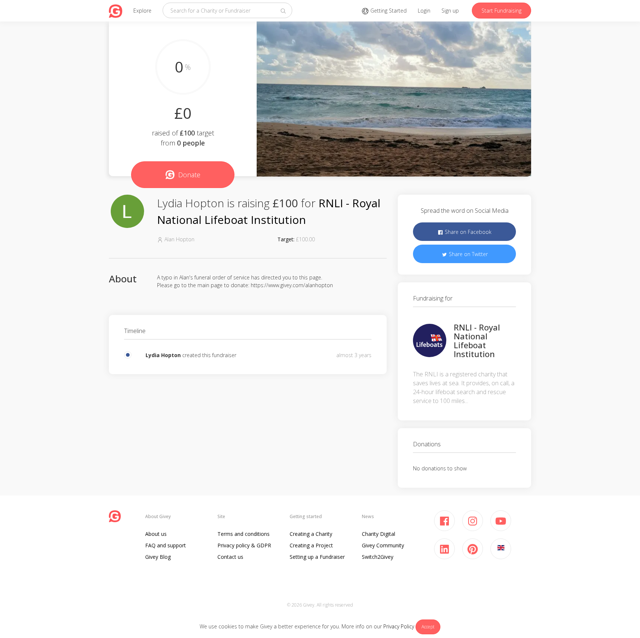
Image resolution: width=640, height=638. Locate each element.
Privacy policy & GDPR (244, 545)
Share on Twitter (467, 254)
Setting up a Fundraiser (317, 556)
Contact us (230, 556)
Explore (142, 10)
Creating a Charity (311, 533)
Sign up (450, 10)
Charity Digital (378, 533)
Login (424, 10)
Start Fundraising (501, 10)
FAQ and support (165, 545)
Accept (427, 627)
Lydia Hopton (163, 355)
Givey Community (383, 545)
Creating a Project (311, 545)
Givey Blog (158, 556)
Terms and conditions (243, 533)
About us (156, 533)
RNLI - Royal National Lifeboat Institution (477, 341)
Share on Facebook (467, 231)
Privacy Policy (398, 626)
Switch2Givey (377, 556)
